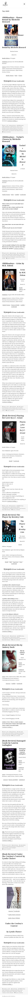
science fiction (5, 130)
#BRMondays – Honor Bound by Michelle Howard (12, 19)
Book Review (13, 125)
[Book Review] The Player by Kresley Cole (13, 515)
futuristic (15, 128)
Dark (3, 734)
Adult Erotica (7, 507)
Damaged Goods (20, 846)
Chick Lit (3, 846)
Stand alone (14, 991)
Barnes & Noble (15, 305)
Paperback (15, 562)
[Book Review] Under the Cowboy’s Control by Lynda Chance (13, 856)
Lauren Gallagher (12, 847)
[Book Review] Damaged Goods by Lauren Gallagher (13, 742)
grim (17, 408)
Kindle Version (10, 75)
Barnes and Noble (13, 779)
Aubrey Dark (7, 733)
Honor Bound (20, 128)
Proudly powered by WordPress (8, 996)
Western (11, 992)
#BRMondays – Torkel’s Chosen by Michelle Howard (13, 139)
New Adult (4, 509)
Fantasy (11, 128)
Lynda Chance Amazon (14, 914)
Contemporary (5, 508)
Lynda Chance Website (14, 918)
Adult (3, 126)
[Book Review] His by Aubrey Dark (12, 646)
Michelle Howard (5, 129)
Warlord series (20, 130)
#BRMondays (20, 125)
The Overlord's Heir (12, 130)
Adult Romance (13, 126)
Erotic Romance (5, 408)
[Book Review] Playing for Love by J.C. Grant (13, 416)
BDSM (18, 507)
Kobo (16, 75)
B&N (10, 562)
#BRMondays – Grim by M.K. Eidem (13, 264)
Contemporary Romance (14, 508)
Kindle (10, 461)
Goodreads (23, 194)
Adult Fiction (7, 126)
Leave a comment (7, 132)
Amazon (8, 683)
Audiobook (22, 779)
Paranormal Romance (13, 129)
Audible (17, 194)
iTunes (20, 75)
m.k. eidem (20, 408)
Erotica (7, 128)
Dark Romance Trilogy (15, 734)
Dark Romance (7, 734)
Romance (20, 129)
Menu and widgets (24, 5)
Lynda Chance (9, 991)
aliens (18, 126)
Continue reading (12, 121)
